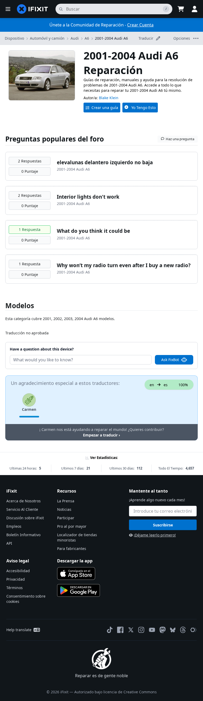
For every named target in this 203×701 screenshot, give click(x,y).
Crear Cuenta (140, 25)
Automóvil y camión (47, 38)
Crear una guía (104, 107)
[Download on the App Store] (76, 573)
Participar (65, 517)
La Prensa (65, 500)
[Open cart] (181, 9)
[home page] (32, 9)
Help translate (18, 629)
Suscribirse (163, 524)
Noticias (64, 509)
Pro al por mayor (71, 526)
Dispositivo (14, 38)
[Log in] (194, 9)
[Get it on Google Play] (78, 590)
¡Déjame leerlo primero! (155, 535)
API (9, 543)
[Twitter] (131, 630)
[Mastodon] (162, 630)
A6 (87, 38)
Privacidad (15, 579)
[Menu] (8, 9)
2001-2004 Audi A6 (111, 38)
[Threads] (183, 630)
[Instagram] (141, 630)
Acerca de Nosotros (23, 500)
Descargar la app (75, 561)
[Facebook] (120, 630)
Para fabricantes (71, 548)
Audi (75, 38)
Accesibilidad (18, 570)
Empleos (13, 526)
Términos (14, 587)
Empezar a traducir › (101, 435)
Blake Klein (108, 97)
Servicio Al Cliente (22, 509)
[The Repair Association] (193, 630)
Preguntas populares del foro (54, 139)
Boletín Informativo (23, 534)
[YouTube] (152, 630)
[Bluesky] (173, 630)
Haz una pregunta (180, 138)
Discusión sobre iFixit (25, 517)
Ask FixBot (170, 359)
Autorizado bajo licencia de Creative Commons (115, 691)
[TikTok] (110, 630)
